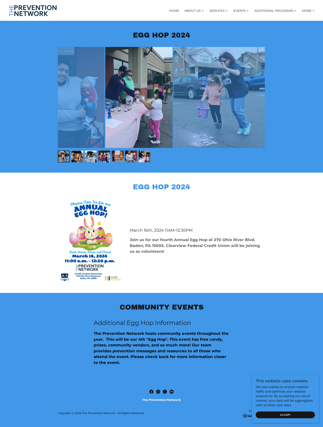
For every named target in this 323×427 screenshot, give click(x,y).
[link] (33, 10)
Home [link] (174, 11)
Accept (285, 414)
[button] (194, 11)
